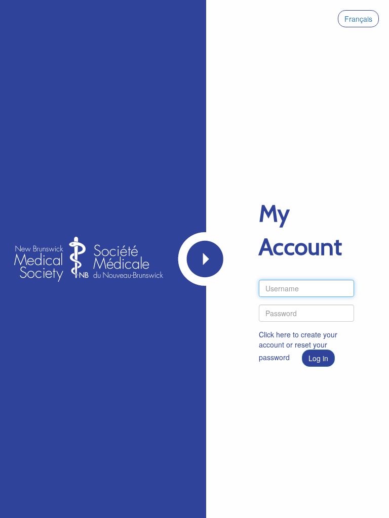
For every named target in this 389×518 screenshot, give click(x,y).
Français (358, 19)
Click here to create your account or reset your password (298, 345)
